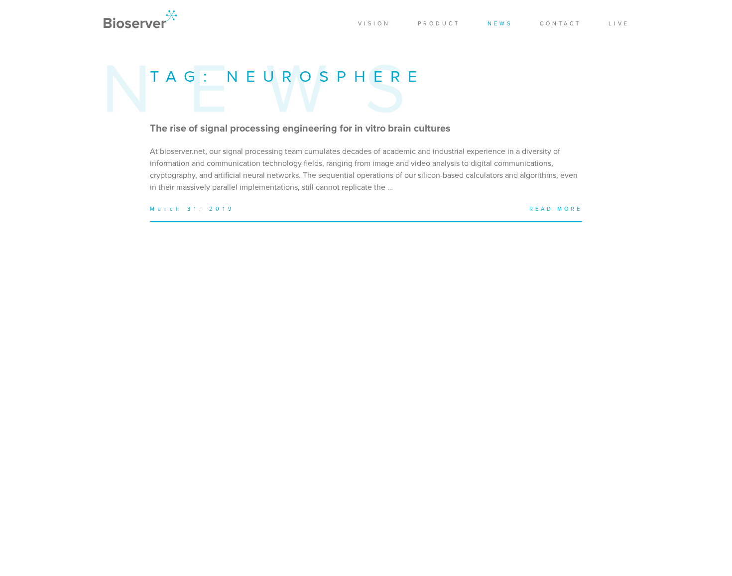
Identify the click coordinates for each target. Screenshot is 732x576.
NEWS (500, 23)
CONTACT (560, 23)
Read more (555, 209)
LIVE (619, 23)
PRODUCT (439, 23)
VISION (374, 23)
